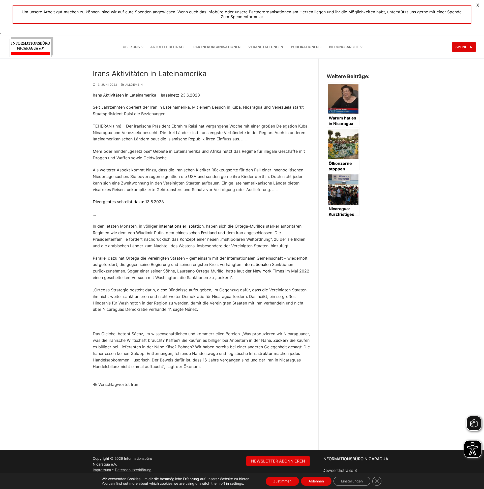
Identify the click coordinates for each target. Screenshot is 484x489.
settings (236, 483)
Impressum (102, 470)
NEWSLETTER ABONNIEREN (278, 461)
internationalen (257, 264)
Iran (134, 384)
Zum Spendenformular (242, 16)
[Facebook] (174, 460)
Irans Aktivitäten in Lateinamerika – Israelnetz (136, 95)
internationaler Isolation (181, 226)
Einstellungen (352, 481)
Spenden (464, 47)
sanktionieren (136, 296)
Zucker (279, 340)
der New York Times (264, 270)
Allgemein (133, 84)
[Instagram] (184, 460)
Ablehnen (316, 481)
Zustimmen (282, 481)
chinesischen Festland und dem (205, 232)
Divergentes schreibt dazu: (118, 201)
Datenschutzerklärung (133, 470)
